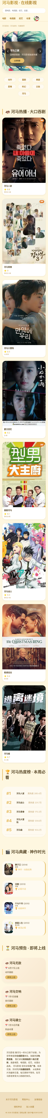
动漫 (28, 18)
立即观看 (17, 61)
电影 (4, 18)
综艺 (21, 18)
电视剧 (13, 18)
